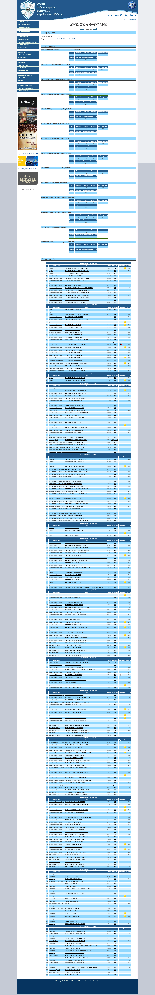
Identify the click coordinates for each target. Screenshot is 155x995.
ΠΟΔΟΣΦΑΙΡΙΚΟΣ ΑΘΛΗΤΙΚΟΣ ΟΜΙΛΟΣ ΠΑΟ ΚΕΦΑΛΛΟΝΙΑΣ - (86, 558)
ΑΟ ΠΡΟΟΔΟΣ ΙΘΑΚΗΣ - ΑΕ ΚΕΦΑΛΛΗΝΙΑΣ (76, 772)
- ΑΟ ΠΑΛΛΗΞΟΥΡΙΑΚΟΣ (76, 440)
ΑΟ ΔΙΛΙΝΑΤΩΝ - (73, 332)
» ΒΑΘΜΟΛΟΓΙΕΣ (23, 39)
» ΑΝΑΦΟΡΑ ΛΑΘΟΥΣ (25, 75)
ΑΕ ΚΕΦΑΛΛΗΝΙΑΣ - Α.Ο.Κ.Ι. (72, 849)
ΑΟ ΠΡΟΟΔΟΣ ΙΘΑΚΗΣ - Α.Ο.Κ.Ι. (73, 879)
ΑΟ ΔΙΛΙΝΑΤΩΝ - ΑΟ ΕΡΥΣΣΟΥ (73, 513)
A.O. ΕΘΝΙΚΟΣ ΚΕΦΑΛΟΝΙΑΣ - (77, 567)
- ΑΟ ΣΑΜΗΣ (72, 283)
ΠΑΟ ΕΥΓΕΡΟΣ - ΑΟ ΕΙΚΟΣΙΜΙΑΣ (73, 275)
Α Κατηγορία (52, 931)
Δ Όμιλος (51, 268)
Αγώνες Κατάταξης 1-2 (54, 970)
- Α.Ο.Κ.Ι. (72, 862)
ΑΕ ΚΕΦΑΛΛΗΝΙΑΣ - (77, 794)
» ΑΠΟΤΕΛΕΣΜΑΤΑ (24, 37)
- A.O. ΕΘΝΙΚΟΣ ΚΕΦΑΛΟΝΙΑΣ (77, 550)
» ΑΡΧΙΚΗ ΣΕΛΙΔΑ (24, 22)
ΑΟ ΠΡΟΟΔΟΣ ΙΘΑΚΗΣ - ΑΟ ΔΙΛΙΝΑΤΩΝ (75, 390)
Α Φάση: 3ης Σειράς (53, 955)
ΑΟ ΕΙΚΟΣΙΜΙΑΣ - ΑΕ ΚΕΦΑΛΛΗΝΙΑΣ (74, 755)
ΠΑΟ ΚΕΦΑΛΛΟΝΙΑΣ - (75, 410)
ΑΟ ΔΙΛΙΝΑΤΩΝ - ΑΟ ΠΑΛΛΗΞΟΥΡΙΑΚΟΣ (75, 403)
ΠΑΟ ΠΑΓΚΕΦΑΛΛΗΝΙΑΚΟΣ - (77, 268)
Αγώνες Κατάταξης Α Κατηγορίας (57, 437)
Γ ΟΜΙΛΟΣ (51, 459)
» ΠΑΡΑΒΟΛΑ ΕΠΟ (24, 32)
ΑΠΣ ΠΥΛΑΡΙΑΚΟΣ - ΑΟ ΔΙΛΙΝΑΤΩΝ (74, 585)
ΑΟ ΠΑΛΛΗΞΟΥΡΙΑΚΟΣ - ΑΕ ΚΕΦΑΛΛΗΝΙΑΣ (76, 810)
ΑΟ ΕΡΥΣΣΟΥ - (73, 481)
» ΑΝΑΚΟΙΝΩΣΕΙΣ (24, 27)
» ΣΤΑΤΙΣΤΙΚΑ (22, 47)
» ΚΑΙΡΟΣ (21, 80)
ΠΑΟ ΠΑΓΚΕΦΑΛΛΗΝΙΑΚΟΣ (66, 39)
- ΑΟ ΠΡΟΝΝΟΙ (73, 325)
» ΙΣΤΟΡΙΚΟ (22, 78)
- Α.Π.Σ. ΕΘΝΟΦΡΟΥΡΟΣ (76, 459)
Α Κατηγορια (52, 874)
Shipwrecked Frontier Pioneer (80, 981)
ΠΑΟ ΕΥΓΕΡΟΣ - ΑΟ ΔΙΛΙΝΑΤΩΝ (73, 360)
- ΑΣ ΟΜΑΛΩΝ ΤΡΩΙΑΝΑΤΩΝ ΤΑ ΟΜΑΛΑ (78, 919)
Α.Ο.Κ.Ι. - (72, 824)
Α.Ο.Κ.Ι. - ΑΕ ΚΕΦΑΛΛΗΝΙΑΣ (72, 854)
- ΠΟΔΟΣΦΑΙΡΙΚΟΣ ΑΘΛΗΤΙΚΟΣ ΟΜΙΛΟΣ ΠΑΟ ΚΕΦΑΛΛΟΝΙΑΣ (86, 543)
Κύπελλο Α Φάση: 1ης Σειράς (56, 881)
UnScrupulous (95, 981)
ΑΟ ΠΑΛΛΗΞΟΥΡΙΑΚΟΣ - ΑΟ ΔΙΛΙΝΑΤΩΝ (75, 642)
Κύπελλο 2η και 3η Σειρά (55, 332)
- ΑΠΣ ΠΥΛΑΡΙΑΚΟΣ (74, 350)
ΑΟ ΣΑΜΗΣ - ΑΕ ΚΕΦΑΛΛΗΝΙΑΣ (73, 747)
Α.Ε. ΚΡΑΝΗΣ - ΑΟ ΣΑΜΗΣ (72, 528)
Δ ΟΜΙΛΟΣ (51, 528)
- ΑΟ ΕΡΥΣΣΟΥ (73, 675)
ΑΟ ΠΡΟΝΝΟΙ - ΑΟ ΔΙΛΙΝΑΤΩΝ (73, 652)
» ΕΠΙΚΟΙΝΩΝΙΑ (23, 90)
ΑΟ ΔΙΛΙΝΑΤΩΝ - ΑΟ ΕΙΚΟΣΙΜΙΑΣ (74, 577)
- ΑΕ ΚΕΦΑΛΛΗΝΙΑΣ (75, 834)
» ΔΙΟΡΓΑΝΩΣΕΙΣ (23, 45)
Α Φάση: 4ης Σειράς (53, 965)
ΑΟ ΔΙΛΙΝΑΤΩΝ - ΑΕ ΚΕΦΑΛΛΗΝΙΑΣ (74, 962)
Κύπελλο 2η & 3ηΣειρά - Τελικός (57, 491)
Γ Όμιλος (51, 309)
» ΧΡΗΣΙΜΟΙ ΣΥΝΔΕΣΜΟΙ (26, 88)
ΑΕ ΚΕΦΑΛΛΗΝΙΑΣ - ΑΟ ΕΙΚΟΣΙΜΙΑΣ (74, 807)
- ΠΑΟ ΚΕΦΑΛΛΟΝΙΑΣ (75, 378)
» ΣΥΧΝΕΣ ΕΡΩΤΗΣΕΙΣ (25, 85)
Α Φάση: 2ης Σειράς (53, 933)
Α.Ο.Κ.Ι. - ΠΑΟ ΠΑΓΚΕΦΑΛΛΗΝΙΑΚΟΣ (75, 924)
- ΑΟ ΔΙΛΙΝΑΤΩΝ (74, 405)
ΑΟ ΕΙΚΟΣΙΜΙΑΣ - (73, 337)
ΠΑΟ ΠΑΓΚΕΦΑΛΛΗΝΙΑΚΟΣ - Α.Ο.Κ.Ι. (75, 893)
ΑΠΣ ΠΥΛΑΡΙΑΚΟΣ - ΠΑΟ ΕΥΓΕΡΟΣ (74, 327)
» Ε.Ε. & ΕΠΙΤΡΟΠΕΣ (24, 24)
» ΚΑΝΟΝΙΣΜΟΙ (23, 70)
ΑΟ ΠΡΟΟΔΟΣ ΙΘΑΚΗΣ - (75, 530)
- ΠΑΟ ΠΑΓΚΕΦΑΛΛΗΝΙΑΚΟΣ (77, 271)
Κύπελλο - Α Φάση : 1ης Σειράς (56, 695)
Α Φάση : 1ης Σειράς (54, 662)
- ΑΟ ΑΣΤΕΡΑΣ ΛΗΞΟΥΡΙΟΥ (76, 312)
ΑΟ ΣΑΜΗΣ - (72, 597)
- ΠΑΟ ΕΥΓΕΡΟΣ (73, 285)
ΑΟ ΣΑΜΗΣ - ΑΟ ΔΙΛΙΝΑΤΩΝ (72, 672)
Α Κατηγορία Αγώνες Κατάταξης (56, 357)
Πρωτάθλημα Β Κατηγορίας (55, 675)
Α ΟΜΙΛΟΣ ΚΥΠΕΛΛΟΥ (55, 543)
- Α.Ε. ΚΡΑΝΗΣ (72, 535)
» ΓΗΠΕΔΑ (21, 52)
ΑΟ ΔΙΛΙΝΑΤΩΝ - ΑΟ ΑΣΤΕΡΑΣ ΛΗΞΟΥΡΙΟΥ (76, 471)
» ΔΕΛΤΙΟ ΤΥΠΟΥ (23, 65)
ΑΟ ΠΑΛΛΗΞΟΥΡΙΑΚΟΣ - (74, 916)
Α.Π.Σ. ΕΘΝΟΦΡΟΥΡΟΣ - (76, 464)
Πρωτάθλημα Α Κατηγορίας (55, 275)
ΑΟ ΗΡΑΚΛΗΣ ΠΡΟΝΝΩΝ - (76, 520)
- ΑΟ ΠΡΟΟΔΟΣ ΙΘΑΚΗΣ (75, 280)
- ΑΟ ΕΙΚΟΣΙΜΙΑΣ (74, 430)
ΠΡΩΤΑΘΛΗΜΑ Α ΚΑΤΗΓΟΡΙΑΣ (57, 469)
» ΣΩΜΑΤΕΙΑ (22, 57)
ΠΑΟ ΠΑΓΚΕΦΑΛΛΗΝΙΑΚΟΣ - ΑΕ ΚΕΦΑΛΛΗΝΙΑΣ (77, 789)
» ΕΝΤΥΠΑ (21, 62)
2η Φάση (51, 572)
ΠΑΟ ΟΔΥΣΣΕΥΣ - (77, 290)
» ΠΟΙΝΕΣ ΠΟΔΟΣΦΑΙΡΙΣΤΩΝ (27, 42)
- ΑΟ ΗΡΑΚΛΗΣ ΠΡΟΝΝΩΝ (76, 488)
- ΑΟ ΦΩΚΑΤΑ (73, 555)
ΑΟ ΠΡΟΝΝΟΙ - (73, 347)
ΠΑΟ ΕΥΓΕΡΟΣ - (74, 317)
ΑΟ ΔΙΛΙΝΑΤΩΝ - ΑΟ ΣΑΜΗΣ (72, 619)
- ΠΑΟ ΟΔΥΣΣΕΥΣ (74, 605)
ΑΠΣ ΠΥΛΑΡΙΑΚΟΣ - (74, 273)
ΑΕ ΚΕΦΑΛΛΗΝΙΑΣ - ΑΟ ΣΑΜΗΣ (73, 775)
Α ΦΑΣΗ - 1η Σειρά (53, 595)
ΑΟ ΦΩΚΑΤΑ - (73, 575)
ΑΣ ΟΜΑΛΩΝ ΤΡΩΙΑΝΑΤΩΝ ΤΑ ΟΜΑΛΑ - (80, 669)
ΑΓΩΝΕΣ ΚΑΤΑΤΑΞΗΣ (54, 642)
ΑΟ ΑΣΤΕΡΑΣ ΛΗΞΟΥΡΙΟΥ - (76, 314)
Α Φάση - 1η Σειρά (53, 388)
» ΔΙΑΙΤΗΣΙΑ (22, 67)
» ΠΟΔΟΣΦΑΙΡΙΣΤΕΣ (24, 55)
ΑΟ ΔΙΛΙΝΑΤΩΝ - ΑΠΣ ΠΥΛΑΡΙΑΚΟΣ (74, 461)
